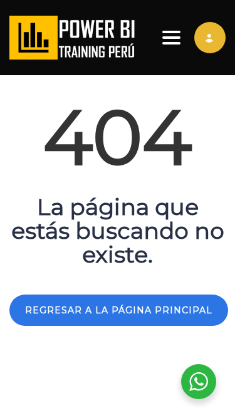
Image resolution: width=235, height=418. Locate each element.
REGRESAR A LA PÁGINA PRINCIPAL (118, 310)
